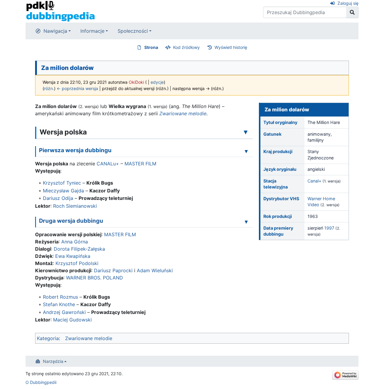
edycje (157, 82)
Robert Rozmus (60, 297)
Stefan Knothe (59, 304)
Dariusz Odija (58, 198)
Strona (151, 47)
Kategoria (48, 338)
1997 (329, 228)
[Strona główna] (60, 11)
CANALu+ (108, 164)
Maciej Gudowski (72, 320)
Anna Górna (74, 242)
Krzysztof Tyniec (62, 183)
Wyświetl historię (230, 47)
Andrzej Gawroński (64, 312)
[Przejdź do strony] (352, 12)
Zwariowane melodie (182, 113)
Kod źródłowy (186, 47)
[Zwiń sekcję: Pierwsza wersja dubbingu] (246, 151)
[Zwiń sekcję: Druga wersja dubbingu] (246, 221)
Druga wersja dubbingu (71, 220)
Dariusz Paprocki (113, 270)
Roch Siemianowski (75, 206)
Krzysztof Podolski (77, 263)
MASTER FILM (140, 164)
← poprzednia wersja (77, 88)
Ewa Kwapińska (72, 256)
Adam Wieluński (155, 270)
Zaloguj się (348, 3)
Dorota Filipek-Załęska (79, 249)
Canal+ (314, 180)
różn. (49, 88)
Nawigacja (55, 31)
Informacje (92, 31)
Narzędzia (53, 361)
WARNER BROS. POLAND (94, 278)
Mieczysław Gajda (63, 191)
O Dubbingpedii (41, 382)
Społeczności (133, 31)
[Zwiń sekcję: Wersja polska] (245, 131)
